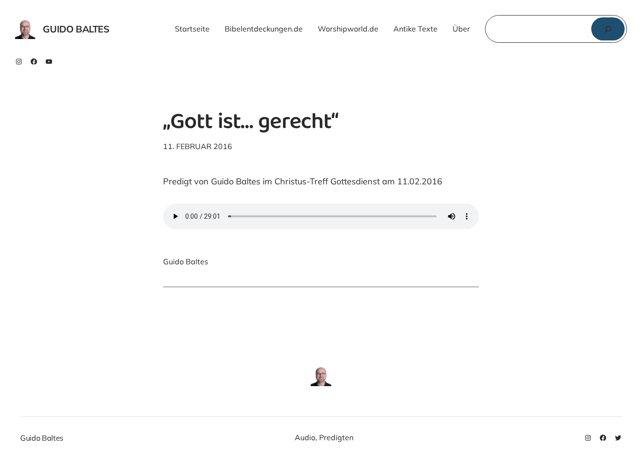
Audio (305, 437)
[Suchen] (608, 28)
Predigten (336, 437)
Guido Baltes (76, 29)
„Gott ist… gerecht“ (250, 123)
